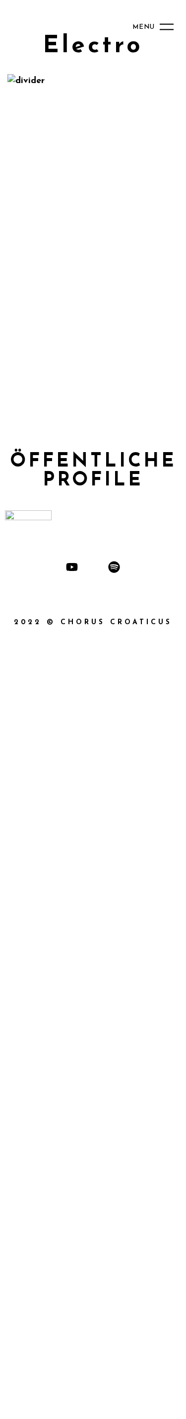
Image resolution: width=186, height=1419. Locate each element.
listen (140, 78)
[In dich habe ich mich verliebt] (93, 107)
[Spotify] (114, 566)
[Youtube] (71, 566)
